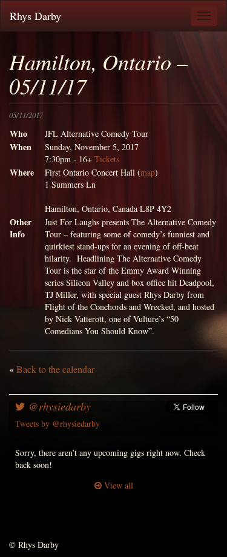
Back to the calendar (55, 369)
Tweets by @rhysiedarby (57, 423)
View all (117, 485)
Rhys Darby (35, 15)
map (147, 172)
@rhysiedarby (58, 406)
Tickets (106, 159)
